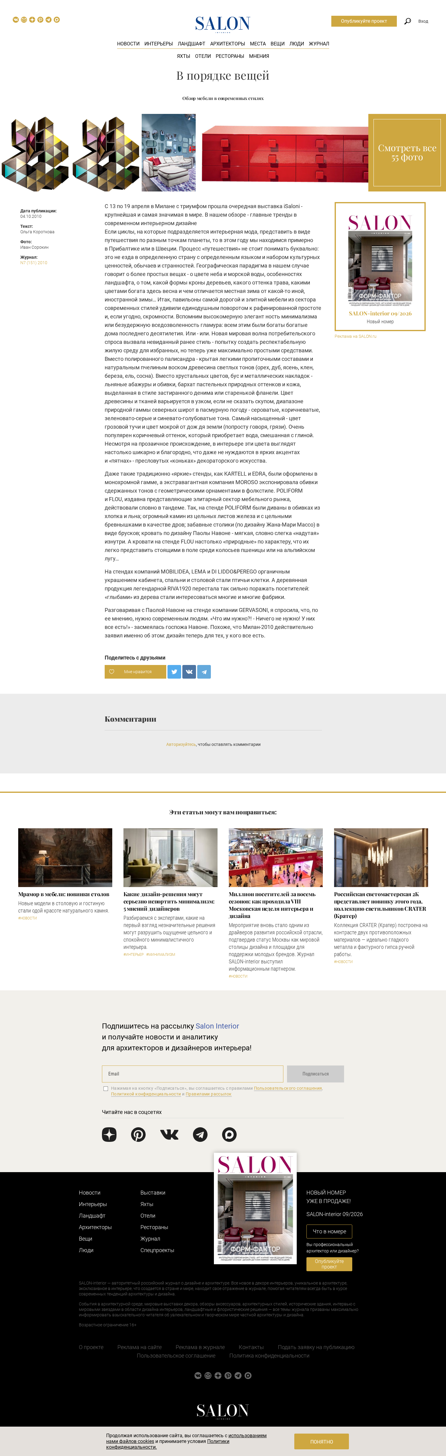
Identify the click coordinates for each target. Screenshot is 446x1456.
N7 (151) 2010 (33, 262)
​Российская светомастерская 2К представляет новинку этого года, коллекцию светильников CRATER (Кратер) (380, 904)
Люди (296, 44)
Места (258, 44)
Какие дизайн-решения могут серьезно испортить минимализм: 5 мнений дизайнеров (169, 901)
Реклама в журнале (200, 1347)
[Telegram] (204, 672)
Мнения (259, 56)
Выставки (152, 1192)
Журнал (319, 44)
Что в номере (329, 1231)
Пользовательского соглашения (288, 1088)
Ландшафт (191, 44)
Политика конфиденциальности (269, 1355)
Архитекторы (227, 44)
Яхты (183, 56)
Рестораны (230, 56)
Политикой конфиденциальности (146, 1094)
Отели (203, 56)
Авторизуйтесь (181, 744)
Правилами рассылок (209, 1094)
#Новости (27, 918)
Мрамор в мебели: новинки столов (63, 894)
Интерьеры (158, 44)
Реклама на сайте (139, 1347)
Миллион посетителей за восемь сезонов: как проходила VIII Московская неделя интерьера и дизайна (272, 904)
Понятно (321, 1442)
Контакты (251, 1347)
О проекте (91, 1347)
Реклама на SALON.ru (356, 336)
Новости (128, 44)
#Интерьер (133, 954)
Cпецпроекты (157, 1250)
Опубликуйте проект (364, 21)
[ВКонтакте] (189, 672)
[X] (174, 672)
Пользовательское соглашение (176, 1355)
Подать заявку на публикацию (316, 1347)
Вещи (278, 44)
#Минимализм (160, 954)
